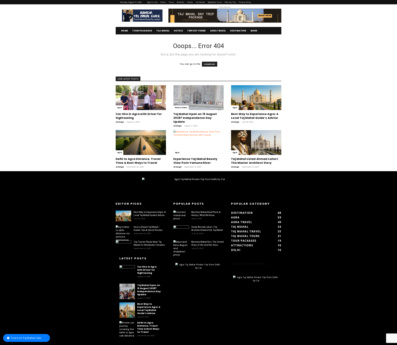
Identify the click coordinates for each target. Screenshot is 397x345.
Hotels (190, 2)
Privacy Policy (245, 2)
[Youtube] (279, 2)
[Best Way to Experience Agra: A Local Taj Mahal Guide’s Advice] (256, 97)
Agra (119, 107)
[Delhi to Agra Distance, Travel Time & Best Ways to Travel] (141, 142)
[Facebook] (258, 2)
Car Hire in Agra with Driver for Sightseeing (146, 270)
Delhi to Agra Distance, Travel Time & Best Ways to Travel (138, 161)
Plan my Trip (230, 2)
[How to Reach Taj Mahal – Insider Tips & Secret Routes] (123, 233)
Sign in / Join (152, 2)
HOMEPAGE (209, 64)
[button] (277, 30)
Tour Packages (142, 30)
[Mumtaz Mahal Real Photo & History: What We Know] (181, 216)
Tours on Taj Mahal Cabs (26, 338)
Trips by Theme (196, 30)
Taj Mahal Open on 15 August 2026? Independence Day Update (195, 118)
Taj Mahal (163, 30)
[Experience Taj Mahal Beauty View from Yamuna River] (198, 142)
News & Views (181, 107)
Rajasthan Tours (215, 2)
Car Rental (200, 2)
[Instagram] (263, 2)
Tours (171, 2)
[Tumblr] (268, 2)
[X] (274, 2)
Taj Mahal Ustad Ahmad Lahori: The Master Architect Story (254, 161)
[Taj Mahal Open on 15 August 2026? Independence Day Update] (198, 97)
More (254, 30)
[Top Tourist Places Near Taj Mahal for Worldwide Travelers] (123, 245)
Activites (180, 2)
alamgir (120, 122)
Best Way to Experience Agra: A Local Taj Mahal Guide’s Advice (255, 116)
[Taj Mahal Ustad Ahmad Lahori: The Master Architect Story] (256, 142)
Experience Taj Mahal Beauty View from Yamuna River (195, 161)
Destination (238, 30)
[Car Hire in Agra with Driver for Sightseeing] (141, 97)
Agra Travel (218, 30)
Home (163, 2)
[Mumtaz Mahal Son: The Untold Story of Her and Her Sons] (181, 248)
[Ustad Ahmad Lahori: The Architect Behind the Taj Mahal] (181, 230)
